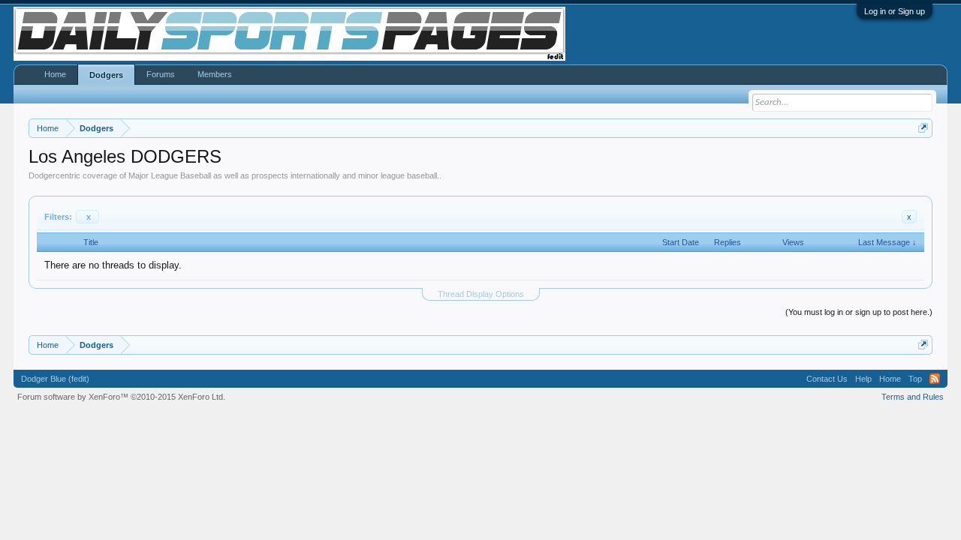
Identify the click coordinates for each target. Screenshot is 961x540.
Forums (160, 74)
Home (55, 74)
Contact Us (827, 378)
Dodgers (106, 75)
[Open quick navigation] (923, 128)
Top (915, 378)
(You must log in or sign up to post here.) (858, 312)
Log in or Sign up (894, 11)
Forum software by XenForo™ (121, 396)
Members (214, 74)
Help (863, 378)
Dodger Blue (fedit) (55, 378)
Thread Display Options (481, 294)
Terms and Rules (912, 396)
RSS (934, 379)
